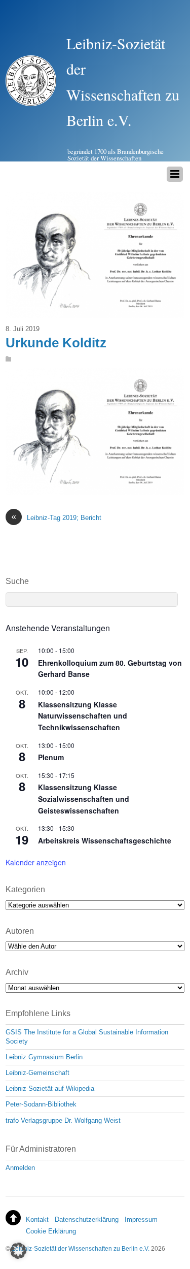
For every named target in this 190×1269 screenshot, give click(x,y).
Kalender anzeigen (36, 862)
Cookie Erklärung (51, 1231)
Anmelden (20, 1168)
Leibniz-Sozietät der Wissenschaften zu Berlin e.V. (80, 1248)
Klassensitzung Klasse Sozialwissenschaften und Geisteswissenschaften (83, 798)
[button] (18, 1250)
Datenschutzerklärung (87, 1219)
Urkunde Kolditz (56, 342)
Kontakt (37, 1219)
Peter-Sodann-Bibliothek (41, 1104)
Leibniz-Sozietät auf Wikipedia (50, 1088)
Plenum (51, 757)
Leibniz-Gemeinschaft (37, 1073)
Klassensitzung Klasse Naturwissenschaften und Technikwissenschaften (82, 715)
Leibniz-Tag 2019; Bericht (56, 517)
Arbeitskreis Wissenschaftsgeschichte (104, 840)
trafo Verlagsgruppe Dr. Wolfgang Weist (63, 1120)
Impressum (141, 1219)
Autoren (20, 931)
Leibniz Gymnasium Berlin (44, 1057)
